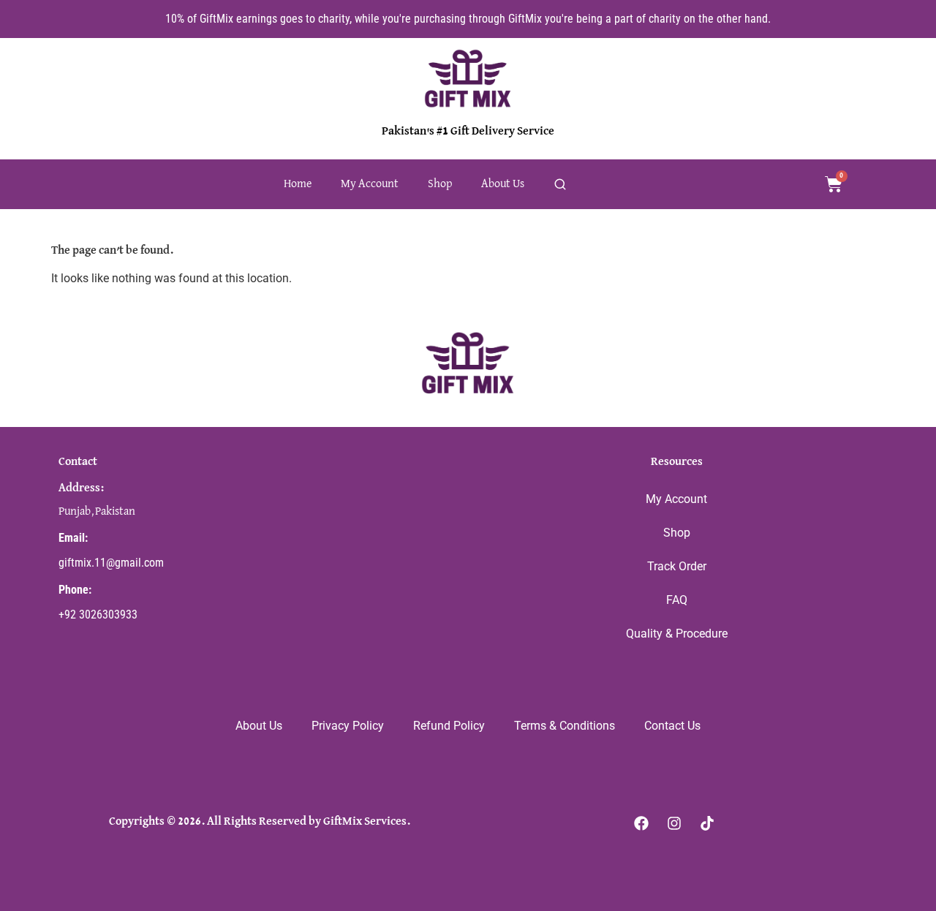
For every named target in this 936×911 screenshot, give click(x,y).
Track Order (676, 566)
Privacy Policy (348, 726)
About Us (502, 184)
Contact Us (672, 726)
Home (298, 184)
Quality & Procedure (677, 633)
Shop (440, 184)
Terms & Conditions (564, 726)
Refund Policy (449, 726)
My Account (370, 184)
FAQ (676, 600)
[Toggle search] (560, 184)
